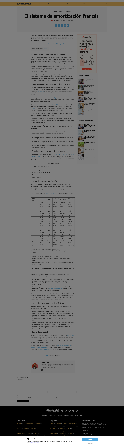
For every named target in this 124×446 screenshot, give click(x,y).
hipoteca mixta (58, 98)
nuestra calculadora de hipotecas (39, 347)
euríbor (33, 108)
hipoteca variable (45, 98)
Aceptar (90, 439)
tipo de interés (56, 105)
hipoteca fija (40, 91)
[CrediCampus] (24, 4)
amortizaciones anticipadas (56, 288)
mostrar (45, 48)
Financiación (68, 11)
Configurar (90, 443)
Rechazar (73, 438)
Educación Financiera (58, 11)
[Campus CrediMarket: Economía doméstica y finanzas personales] (52, 410)
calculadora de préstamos (52, 193)
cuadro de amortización (55, 188)
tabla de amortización (45, 349)
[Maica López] (36, 366)
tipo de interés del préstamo (60, 154)
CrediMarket (70, 335)
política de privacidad (34, 442)
